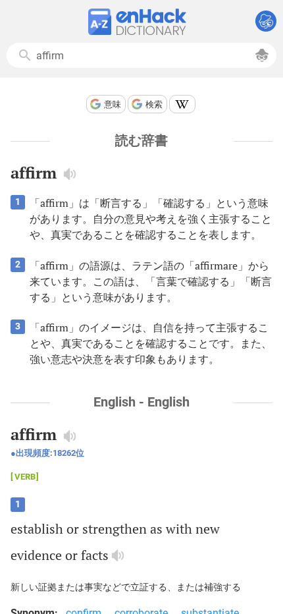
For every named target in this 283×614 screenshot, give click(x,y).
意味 (112, 104)
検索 (154, 104)
